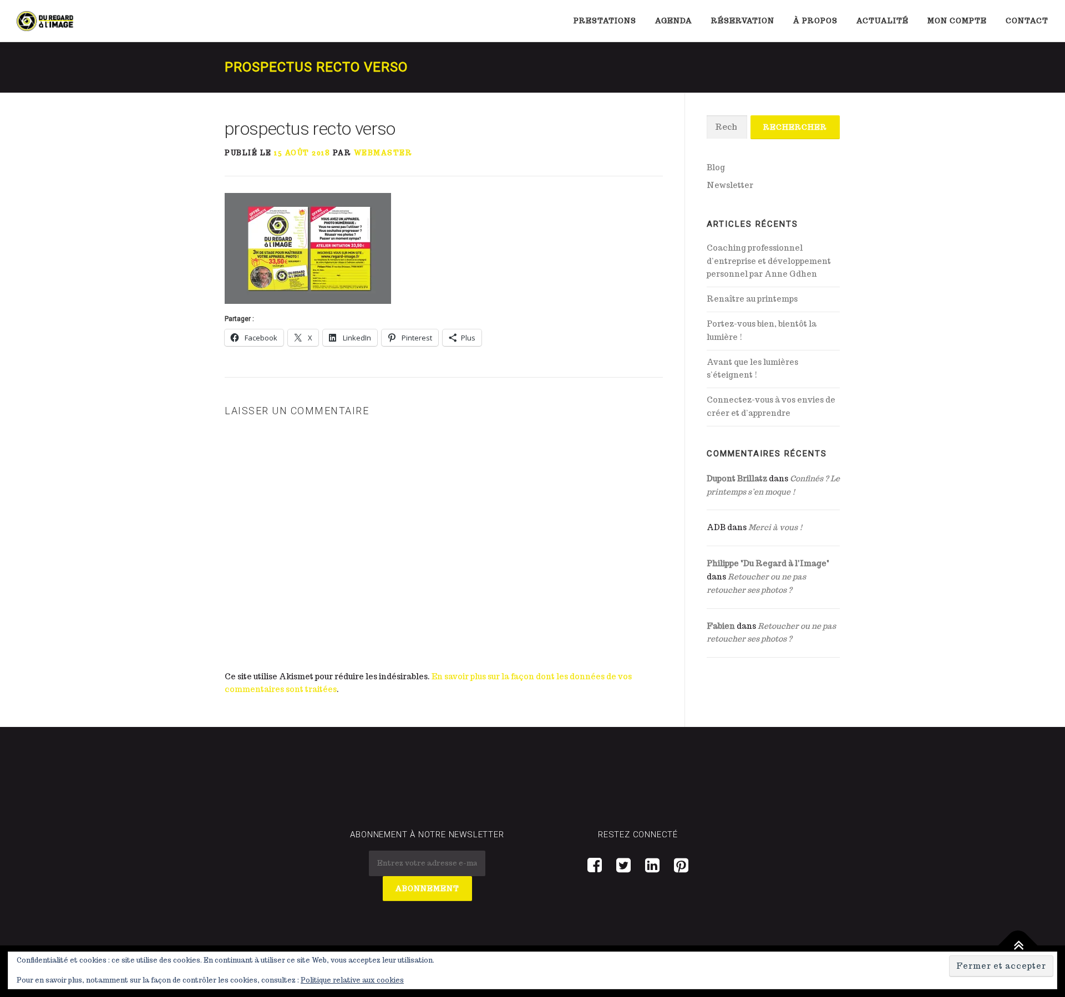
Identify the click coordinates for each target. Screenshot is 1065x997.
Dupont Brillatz (737, 479)
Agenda (673, 21)
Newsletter (730, 185)
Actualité (882, 21)
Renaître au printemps (752, 299)
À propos (815, 21)
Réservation (742, 21)
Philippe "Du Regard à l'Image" (768, 563)
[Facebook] (594, 865)
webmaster (383, 153)
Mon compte (957, 21)
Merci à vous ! (775, 527)
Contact (1027, 21)
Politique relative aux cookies (352, 980)
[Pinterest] (681, 865)
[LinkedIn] (652, 865)
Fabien (721, 626)
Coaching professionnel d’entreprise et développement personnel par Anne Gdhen (769, 261)
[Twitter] (623, 865)
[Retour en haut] (1018, 945)
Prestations (605, 21)
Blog (716, 167)
